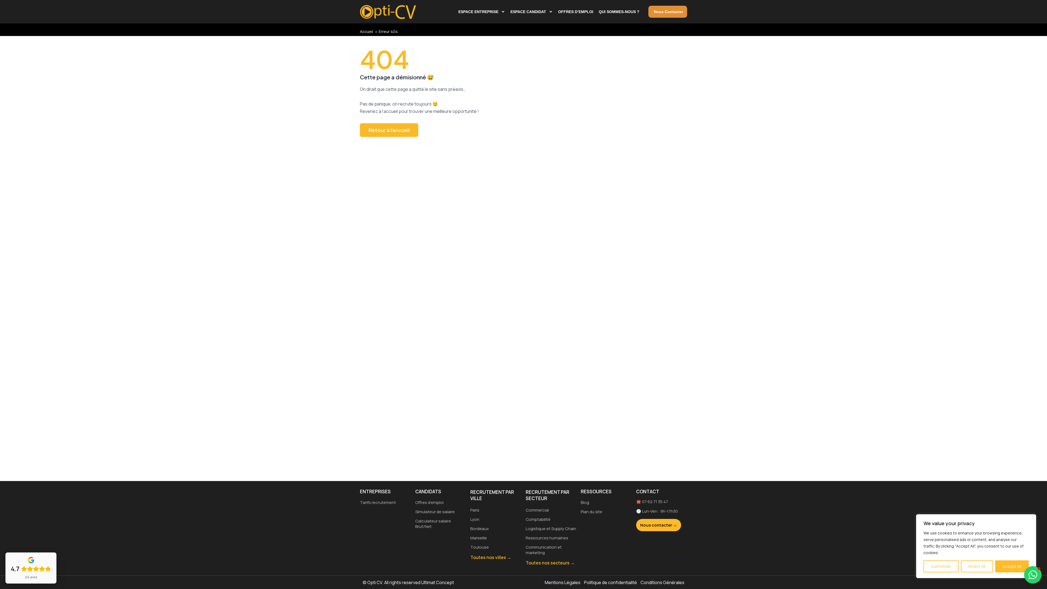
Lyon (474, 519)
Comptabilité (538, 519)
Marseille (478, 538)
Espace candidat (528, 12)
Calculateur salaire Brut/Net (433, 523)
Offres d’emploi (575, 12)
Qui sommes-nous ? (619, 12)
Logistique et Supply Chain (551, 528)
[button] (1033, 575)
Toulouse (479, 547)
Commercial (537, 510)
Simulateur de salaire (435, 512)
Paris (474, 510)
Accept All (1012, 566)
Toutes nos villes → (490, 557)
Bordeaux (479, 528)
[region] (976, 546)
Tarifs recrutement (378, 502)
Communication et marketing (544, 549)
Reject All (976, 566)
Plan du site (591, 512)
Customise (941, 566)
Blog (585, 502)
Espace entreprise (478, 12)
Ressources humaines (547, 538)
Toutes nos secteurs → (550, 563)
